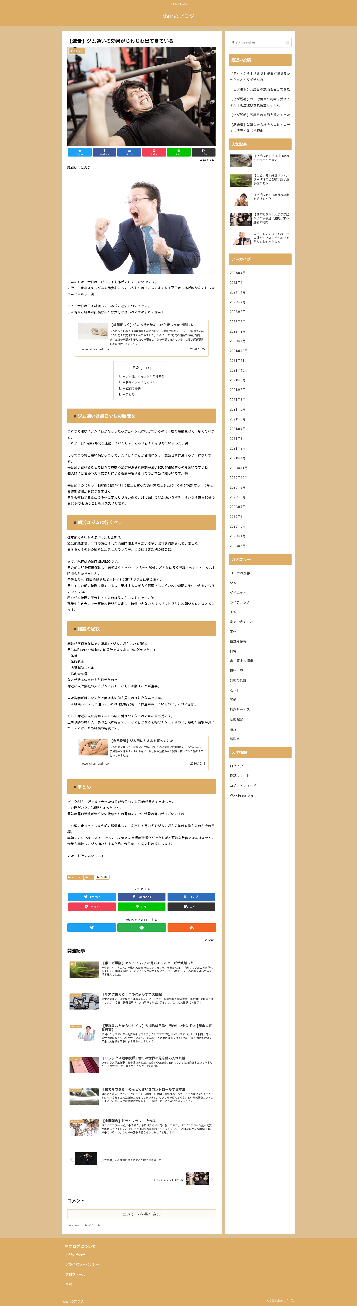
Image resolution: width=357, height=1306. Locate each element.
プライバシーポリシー (82, 1264)
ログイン (236, 766)
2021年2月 (238, 448)
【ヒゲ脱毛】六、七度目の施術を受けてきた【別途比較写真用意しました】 (260, 102)
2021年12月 (239, 350)
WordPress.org (241, 795)
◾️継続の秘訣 (131, 388)
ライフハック (240, 602)
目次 (136, 367)
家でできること (241, 621)
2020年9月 (238, 487)
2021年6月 (238, 409)
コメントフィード (243, 785)
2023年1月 (238, 292)
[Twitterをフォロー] (91, 927)
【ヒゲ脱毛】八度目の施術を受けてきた (260, 89)
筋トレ (235, 690)
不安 (233, 612)
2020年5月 (238, 526)
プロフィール (75, 1274)
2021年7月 (238, 399)
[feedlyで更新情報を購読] (141, 927)
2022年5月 (238, 321)
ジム (233, 582)
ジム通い (103, 877)
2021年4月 (238, 428)
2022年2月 (238, 331)
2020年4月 (238, 536)
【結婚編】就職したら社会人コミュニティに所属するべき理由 (260, 127)
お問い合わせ (75, 1254)
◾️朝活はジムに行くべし (138, 382)
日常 (90, 877)
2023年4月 (238, 272)
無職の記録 (238, 680)
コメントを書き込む (142, 1214)
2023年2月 (238, 282)
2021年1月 (238, 458)
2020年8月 (238, 497)
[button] (287, 43)
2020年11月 (239, 467)
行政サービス (240, 709)
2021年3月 (238, 438)
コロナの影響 (240, 573)
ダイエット (76, 877)
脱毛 (233, 699)
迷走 (233, 729)
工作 (233, 631)
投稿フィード (240, 775)
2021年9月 (238, 380)
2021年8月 (238, 389)
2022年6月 (238, 311)
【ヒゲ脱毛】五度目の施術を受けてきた (260, 114)
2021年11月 (239, 360)
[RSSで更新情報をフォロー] (192, 927)
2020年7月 (238, 506)
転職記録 (236, 719)
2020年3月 (238, 545)
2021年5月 (238, 419)
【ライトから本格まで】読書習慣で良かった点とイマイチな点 (260, 76)
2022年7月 (238, 302)
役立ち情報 (238, 641)
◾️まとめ (128, 394)
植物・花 (236, 670)
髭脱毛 (235, 738)
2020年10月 (239, 477)
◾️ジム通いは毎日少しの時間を (143, 376)
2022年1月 (238, 341)
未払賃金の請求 (241, 660)
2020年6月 (238, 516)
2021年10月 (239, 370)
